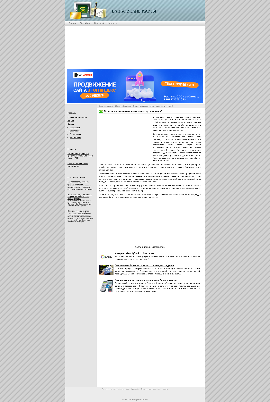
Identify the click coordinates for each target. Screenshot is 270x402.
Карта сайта (135, 389)
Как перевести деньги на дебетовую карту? (78, 183)
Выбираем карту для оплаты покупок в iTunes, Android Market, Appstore (80, 196)
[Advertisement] (135, 45)
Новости (112, 23)
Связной (99, 23)
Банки (72, 23)
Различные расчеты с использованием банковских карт (146, 280)
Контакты (165, 389)
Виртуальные (76, 134)
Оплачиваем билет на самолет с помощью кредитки (144, 265)
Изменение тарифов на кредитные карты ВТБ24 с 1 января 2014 (80, 155)
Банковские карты (89, 10)
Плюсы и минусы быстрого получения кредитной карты (79, 212)
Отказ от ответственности (150, 389)
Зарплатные (75, 137)
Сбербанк (84, 23)
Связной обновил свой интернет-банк (78, 165)
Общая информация (123, 106)
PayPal (71, 121)
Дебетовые (75, 131)
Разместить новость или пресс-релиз (115, 389)
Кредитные (75, 127)
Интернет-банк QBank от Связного (134, 253)
